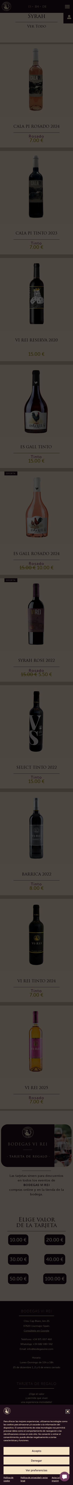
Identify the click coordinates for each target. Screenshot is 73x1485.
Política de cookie (8, 1479)
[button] (67, 1411)
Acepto (36, 1451)
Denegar (36, 1460)
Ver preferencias (36, 1470)
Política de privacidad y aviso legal (34, 1479)
